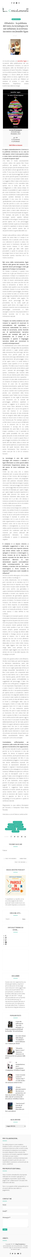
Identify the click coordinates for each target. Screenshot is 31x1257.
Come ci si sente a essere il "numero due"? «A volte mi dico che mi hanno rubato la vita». (15, 1078)
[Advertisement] (15, 960)
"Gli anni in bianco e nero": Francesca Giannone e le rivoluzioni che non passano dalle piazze (15, 1053)
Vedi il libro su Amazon (15, 145)
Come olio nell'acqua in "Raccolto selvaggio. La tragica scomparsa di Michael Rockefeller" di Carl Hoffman (14, 1026)
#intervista (16, 19)
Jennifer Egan (22, 61)
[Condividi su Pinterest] (21, 836)
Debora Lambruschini (15, 824)
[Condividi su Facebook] (11, 836)
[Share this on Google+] (18, 836)
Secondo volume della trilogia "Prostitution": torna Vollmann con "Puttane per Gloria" (15, 1039)
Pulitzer (15, 831)
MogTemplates (20, 1244)
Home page (23, 858)
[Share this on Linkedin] (25, 836)
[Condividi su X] (14, 836)
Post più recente (11, 858)
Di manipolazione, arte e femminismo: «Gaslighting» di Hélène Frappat (15, 1066)
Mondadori (21, 829)
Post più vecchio (20, 862)
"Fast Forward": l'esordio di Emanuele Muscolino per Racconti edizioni (15, 1107)
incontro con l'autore (16, 826)
